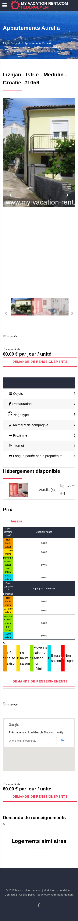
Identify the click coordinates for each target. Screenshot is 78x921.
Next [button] (67, 195)
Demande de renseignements (40, 361)
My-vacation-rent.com (44, 5)
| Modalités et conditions (56, 890)
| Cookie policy (26, 894)
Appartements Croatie (37, 43)
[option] (39, 153)
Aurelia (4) (47, 490)
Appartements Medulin (47, 47)
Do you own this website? (22, 740)
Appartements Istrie (18, 47)
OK (63, 740)
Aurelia (16, 521)
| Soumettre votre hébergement (54, 894)
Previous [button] (10, 195)
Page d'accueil (11, 43)
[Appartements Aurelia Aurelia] (18, 489)
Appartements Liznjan (19, 51)
